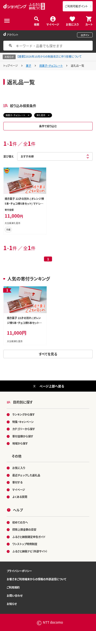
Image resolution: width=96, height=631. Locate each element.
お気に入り (72, 24)
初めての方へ (20, 522)
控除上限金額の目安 (24, 529)
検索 (36, 24)
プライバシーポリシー (19, 571)
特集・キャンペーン (23, 422)
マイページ (52, 24)
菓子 (28, 65)
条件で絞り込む (48, 126)
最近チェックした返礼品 (26, 475)
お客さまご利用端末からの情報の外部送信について (36, 579)
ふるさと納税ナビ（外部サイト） (30, 551)
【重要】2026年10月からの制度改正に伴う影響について (49, 56)
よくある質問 (19, 497)
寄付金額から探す (22, 436)
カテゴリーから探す (23, 429)
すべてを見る (48, 354)
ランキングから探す (23, 414)
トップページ (10, 65)
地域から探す (20, 443)
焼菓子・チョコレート (51, 65)
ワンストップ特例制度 (24, 544)
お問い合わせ (15, 595)
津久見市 (40, 115)
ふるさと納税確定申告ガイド (29, 537)
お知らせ (12, 604)
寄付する (17, 482)
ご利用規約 (13, 587)
